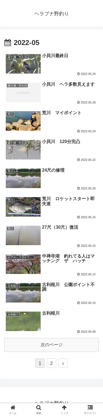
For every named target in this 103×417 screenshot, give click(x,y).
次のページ (52, 344)
